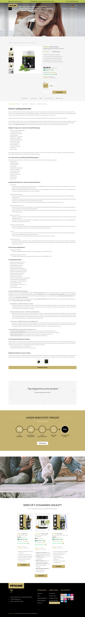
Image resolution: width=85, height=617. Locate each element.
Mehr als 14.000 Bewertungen (72, 1)
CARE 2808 (57, 533)
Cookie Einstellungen (53, 600)
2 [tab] (37, 402)
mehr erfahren (42, 443)
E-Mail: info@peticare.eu (15, 599)
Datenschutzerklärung (42, 598)
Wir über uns (40, 602)
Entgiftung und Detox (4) (30, 42)
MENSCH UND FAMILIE (48, 8)
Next (74, 392)
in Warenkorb (59, 92)
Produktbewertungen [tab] (42, 104)
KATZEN (28, 6)
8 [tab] (47, 402)
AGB (38, 595)
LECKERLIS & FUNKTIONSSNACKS (26, 8)
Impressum (39, 593)
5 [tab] (42, 402)
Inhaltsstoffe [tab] (32, 104)
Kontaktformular (52, 595)
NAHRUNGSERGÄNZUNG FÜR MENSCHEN (28, 10)
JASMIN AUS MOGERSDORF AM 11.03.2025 (42, 392)
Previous (7, 60)
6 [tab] (44, 402)
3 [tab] (39, 402)
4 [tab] (40, 402)
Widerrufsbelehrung (41, 600)
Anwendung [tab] (25, 104)
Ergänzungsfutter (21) (19, 42)
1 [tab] (35, 402)
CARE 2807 (22, 533)
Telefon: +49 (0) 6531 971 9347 (16, 601)
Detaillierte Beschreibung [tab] (14, 104)
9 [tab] (49, 402)
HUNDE (24, 6)
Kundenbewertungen (53, 598)
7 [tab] (46, 402)
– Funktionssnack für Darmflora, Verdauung (43, 1)
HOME (20, 6)
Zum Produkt (24, 564)
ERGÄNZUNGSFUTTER (41, 6)
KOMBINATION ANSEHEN (42, 367)
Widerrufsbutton (54, 602)
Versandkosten (52, 593)
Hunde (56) (10, 42)
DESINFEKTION (38, 8)
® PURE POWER (41, 533)
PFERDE (33, 6)
